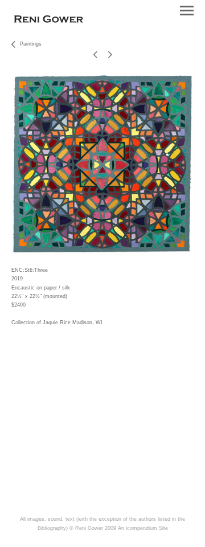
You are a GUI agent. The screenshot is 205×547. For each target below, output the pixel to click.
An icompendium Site (143, 528)
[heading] (48, 20)
